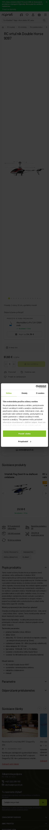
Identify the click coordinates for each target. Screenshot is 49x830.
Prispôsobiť (23, 441)
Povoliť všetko (24, 434)
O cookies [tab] (40, 393)
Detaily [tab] (24, 393)
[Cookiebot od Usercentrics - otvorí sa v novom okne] (35, 386)
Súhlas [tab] (9, 393)
